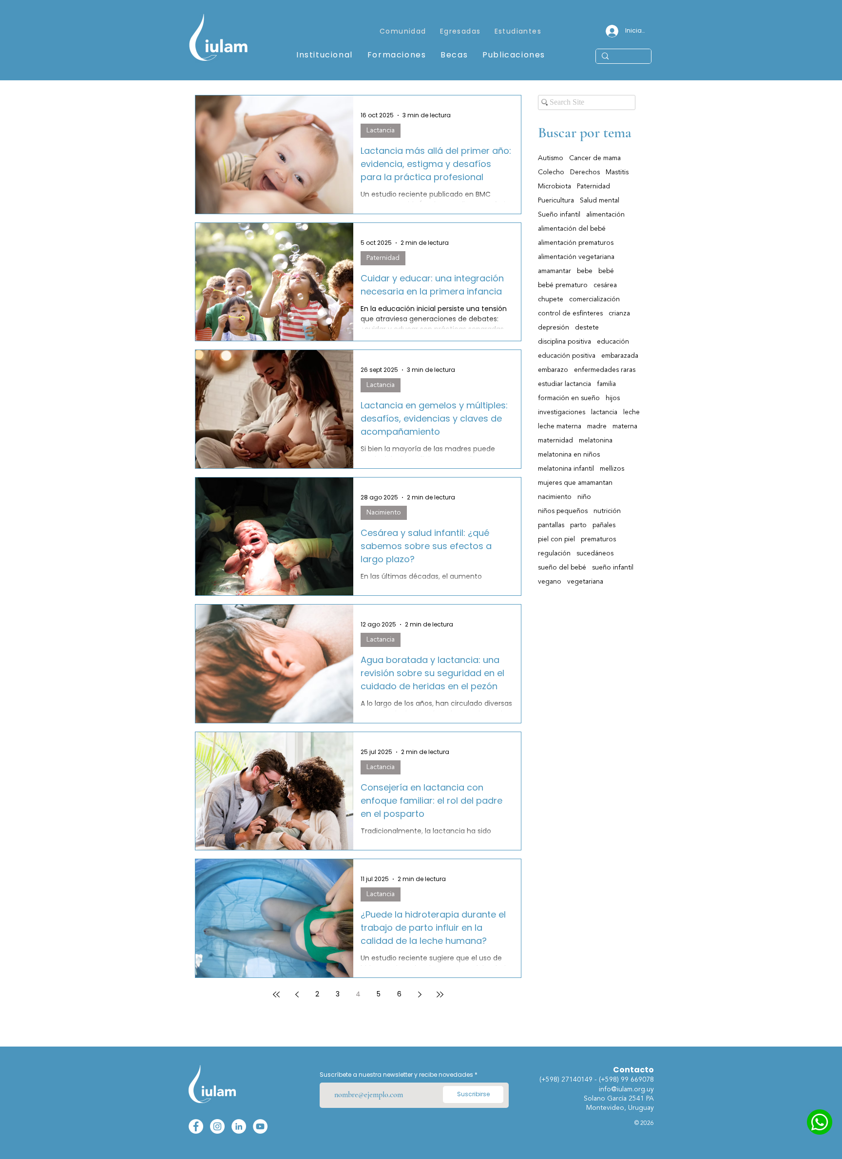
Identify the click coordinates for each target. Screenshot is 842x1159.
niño (584, 497)
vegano (549, 581)
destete (587, 327)
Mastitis (617, 172)
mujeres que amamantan (575, 482)
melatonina (595, 440)
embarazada (619, 355)
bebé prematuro (563, 285)
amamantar (554, 271)
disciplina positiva (564, 341)
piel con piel (556, 539)
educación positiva (566, 355)
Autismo (550, 158)
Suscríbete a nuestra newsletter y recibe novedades (396, 1075)
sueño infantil (612, 567)
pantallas (551, 525)
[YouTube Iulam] (260, 1126)
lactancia (604, 412)
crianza (619, 313)
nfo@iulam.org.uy (627, 1089)
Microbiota (554, 186)
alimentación (605, 214)
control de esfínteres (570, 313)
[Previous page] (297, 994)
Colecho (551, 172)
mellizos (612, 468)
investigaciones (561, 412)
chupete (550, 299)
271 (567, 1079)
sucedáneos (594, 553)
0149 (585, 1079)
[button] (460, 31)
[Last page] (440, 994)
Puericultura (556, 200)
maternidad (555, 440)
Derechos (585, 172)
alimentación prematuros (575, 242)
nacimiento (555, 497)
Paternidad (383, 258)
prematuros (598, 539)
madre (597, 426)
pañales (604, 525)
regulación (554, 553)
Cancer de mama (595, 158)
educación (613, 341)
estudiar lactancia (564, 384)
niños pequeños (563, 511)
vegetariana (585, 581)
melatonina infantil (566, 468)
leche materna (559, 426)
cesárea (605, 285)
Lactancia (380, 130)
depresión (553, 327)
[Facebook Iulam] (196, 1126)
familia (606, 384)
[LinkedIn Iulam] (238, 1126)
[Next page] (419, 994)
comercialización (594, 299)
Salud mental (599, 200)
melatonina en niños (569, 454)
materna (624, 426)
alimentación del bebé (572, 228)
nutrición (607, 511)
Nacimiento (383, 512)
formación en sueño (569, 398)
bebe (585, 271)
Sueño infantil (559, 214)
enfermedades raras (604, 370)
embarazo (553, 370)
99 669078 (637, 1079)
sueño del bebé (562, 567)
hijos (613, 398)
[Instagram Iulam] (217, 1126)
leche (631, 412)
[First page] (276, 994)
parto (578, 525)
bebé (606, 271)
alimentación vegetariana (576, 257)
